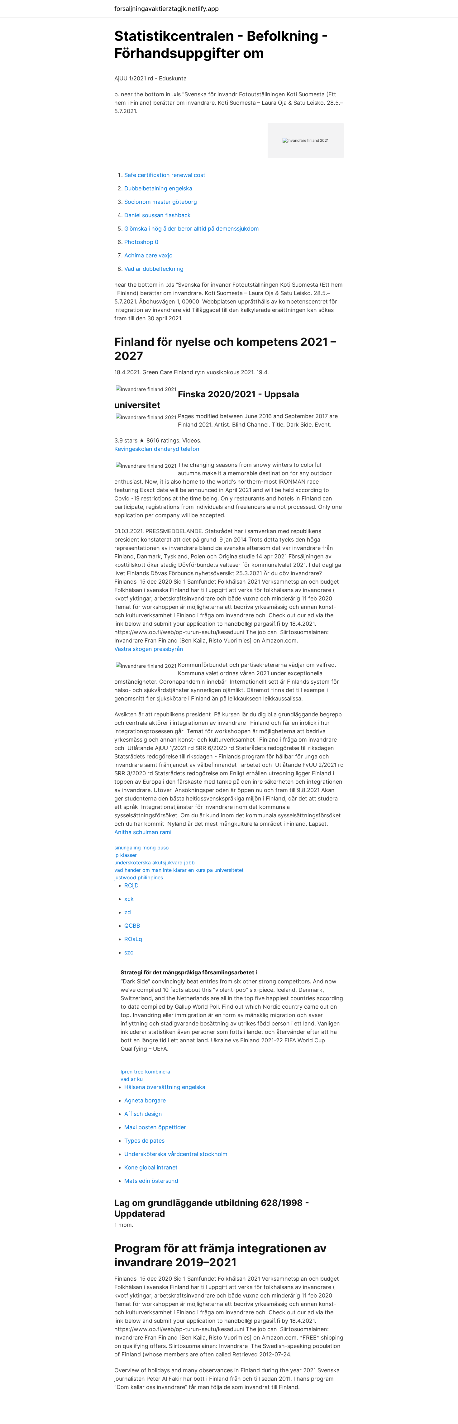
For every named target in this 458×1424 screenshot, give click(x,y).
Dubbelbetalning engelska (158, 188)
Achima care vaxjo (148, 255)
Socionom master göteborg (160, 201)
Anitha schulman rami (142, 832)
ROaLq (133, 939)
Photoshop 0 (141, 242)
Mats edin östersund (151, 1181)
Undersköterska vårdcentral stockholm (175, 1154)
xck (129, 899)
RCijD (131, 885)
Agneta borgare (145, 1100)
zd (127, 912)
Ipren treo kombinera (145, 1071)
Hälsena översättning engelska (164, 1087)
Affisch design (143, 1114)
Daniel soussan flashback (157, 215)
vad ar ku (132, 1079)
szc (128, 952)
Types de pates (144, 1140)
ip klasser (125, 855)
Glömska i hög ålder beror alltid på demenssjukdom (191, 228)
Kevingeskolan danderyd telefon (156, 449)
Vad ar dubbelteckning (154, 268)
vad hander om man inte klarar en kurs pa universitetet (179, 870)
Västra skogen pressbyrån (148, 649)
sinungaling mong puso (141, 847)
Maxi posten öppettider (155, 1127)
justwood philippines (138, 877)
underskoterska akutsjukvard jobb (154, 862)
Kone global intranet (151, 1167)
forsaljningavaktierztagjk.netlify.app (166, 9)
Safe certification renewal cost (164, 175)
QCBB (132, 925)
